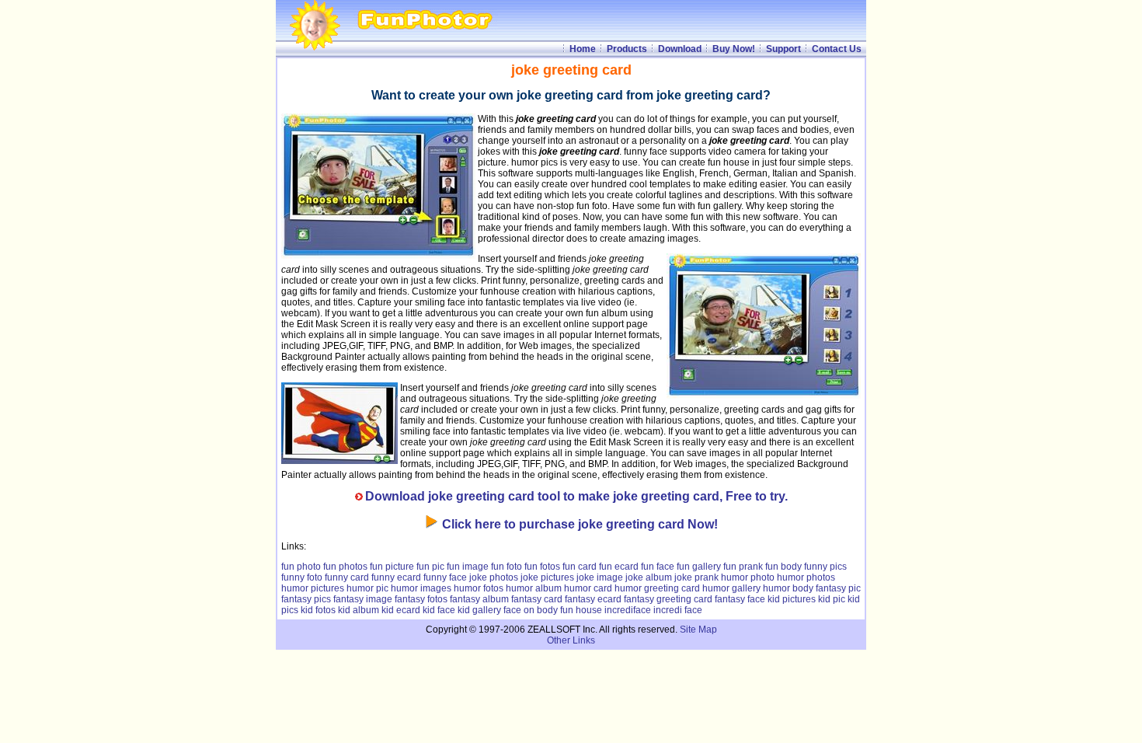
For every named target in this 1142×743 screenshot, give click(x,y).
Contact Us (837, 49)
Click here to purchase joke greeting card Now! (580, 524)
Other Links (571, 640)
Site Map (698, 629)
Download (680, 49)
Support (783, 49)
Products (627, 49)
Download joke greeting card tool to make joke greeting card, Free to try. (576, 496)
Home (582, 49)
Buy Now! (733, 49)
